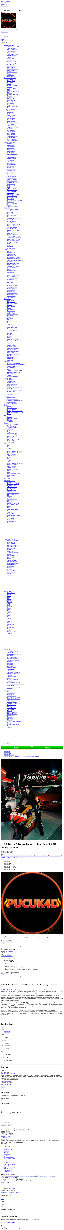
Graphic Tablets (11, 105)
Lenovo (9, 611)
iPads (8, 187)
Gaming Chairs (11, 252)
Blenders (9, 269)
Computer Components (13, 482)
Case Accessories (11, 51)
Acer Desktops (11, 118)
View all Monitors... (12, 140)
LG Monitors (10, 130)
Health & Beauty (8, 429)
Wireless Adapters (12, 330)
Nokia (9, 600)
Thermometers (11, 442)
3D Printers (10, 312)
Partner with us (8, 1170)
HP (8, 320)
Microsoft (9, 606)
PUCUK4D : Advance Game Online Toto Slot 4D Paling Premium (21, 756)
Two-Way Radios (12, 227)
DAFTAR (47, 748)
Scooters (9, 417)
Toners (9, 317)
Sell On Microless (8, 1171)
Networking (10, 566)
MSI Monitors (11, 137)
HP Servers (10, 358)
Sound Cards (10, 58)
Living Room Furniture (13, 257)
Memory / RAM (11, 61)
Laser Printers (11, 300)
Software (6, 396)
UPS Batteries (11, 99)
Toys (5, 405)
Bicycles (9, 420)
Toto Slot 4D (26, 1010)
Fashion (6, 423)
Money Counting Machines (14, 390)
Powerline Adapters (12, 354)
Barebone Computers (12, 63)
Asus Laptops (11, 146)
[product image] (31, 839)
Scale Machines (11, 388)
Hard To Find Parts (9, 1162)
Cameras (9, 675)
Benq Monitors (11, 133)
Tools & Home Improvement (14, 260)
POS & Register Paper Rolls (14, 387)
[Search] (17, 29)
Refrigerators (10, 279)
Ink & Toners (10, 557)
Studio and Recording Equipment (16, 364)
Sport (5, 415)
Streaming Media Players (13, 218)
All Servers (10, 360)
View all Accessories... (13, 206)
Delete (7, 1098)
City (2, 1228)
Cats (8, 457)
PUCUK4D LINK (9, 755)
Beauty (9, 430)
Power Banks (10, 199)
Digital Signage (11, 564)
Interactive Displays (12, 563)
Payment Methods (9, 1157)
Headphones (10, 500)
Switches (9, 334)
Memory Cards (11, 81)
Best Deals (7, 478)
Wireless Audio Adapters (13, 236)
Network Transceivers (13, 339)
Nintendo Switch (11, 667)
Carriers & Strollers (12, 464)
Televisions (10, 211)
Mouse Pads (10, 103)
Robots (9, 414)
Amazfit (9, 620)
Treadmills (10, 421)
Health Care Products (13, 439)
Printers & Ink (7, 299)
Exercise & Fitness (12, 418)
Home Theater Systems (13, 239)
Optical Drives (11, 57)
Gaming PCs (10, 506)
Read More (4, 1019)
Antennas (9, 343)
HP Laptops (10, 145)
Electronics (7, 208)
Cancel (3, 1098)
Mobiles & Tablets (9, 172)
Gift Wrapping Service (10, 1164)
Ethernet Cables (11, 346)
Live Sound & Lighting (13, 363)
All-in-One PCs (11, 125)
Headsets (9, 96)
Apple (9, 615)
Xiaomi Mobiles (11, 176)
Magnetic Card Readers (13, 393)
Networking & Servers (10, 326)
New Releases (8, 743)
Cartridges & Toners (12, 315)
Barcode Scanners (12, 384)
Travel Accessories (12, 427)
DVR (8, 243)
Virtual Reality (11, 669)
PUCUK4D (7, 649)
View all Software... (12, 403)
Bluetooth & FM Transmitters (15, 225)
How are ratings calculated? (8, 1073)
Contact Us (7, 1146)
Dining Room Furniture (13, 258)
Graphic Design (11, 402)
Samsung (9, 323)
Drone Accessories (12, 408)
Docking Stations (11, 169)
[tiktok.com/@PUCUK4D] (9, 1188)
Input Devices (11, 100)
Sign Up (6, 36)
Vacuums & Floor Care (13, 266)
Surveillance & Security (13, 240)
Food (8, 446)
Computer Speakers (12, 94)
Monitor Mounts (11, 139)
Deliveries (6, 1151)
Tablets (9, 603)
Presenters (10, 108)
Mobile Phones (11, 173)
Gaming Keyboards (12, 294)
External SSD (11, 67)
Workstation (10, 160)
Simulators (10, 663)
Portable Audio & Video (13, 224)
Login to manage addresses (8, 1222)
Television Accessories (13, 660)
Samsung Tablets (11, 188)
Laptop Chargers (11, 164)
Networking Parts (12, 327)
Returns (6, 1152)
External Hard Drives (13, 70)
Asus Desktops (11, 116)
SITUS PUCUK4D (9, 45)
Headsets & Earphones (13, 194)
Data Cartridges (11, 76)
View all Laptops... (12, 161)
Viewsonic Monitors (12, 136)
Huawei (9, 597)
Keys (8, 369)
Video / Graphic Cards (13, 46)
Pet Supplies (7, 443)
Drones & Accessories (13, 673)
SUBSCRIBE (20, 1179)
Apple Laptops (11, 151)
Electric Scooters (11, 409)
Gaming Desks (11, 254)
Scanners (9, 305)
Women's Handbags (12, 424)
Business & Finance (12, 399)
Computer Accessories (10, 78)
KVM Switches (11, 337)
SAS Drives (10, 75)
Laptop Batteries (11, 166)
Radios (9, 231)
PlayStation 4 (10, 666)
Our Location (4, 6)
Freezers (9, 281)
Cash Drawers (11, 381)
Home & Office (11, 121)
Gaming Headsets (12, 293)
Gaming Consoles (12, 287)
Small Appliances (11, 264)
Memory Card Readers (13, 91)
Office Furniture (11, 255)
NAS (8, 73)
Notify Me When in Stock (7, 973)
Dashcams (10, 246)
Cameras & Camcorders (13, 219)
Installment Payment (9, 1158)
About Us (6, 1148)
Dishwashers (10, 282)
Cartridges (10, 318)
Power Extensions (12, 85)
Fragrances (10, 432)
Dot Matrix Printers (12, 303)
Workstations (10, 124)
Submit (3, 1087)
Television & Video (12, 209)
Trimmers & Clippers (12, 435)
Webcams (9, 93)
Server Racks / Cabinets (13, 340)
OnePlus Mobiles (11, 178)
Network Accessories (12, 348)
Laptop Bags (10, 167)
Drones (9, 406)
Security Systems (11, 248)
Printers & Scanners (12, 540)
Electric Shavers (11, 438)
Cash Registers (11, 391)
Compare (5, 943)
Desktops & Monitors (9, 109)
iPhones (9, 175)
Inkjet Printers (11, 302)
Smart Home (10, 685)
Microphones (10, 97)
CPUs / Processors (12, 49)
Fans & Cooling (11, 55)
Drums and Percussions (13, 372)
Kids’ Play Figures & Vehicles (15, 412)
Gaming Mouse (11, 296)
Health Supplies (11, 454)
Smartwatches (11, 184)
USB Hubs (10, 82)
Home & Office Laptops (13, 515)
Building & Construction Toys (15, 411)
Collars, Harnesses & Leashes (15, 451)
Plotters (9, 308)
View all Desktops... (12, 127)
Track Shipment (8, 1149)
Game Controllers (12, 106)
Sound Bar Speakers (12, 234)
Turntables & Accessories (14, 237)
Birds (8, 472)
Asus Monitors (11, 131)
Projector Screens (11, 214)
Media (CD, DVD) (12, 79)
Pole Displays (11, 385)
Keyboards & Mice (12, 102)
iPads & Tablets (11, 185)
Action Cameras (11, 222)
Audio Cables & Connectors (14, 370)
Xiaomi (9, 599)
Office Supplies (8, 394)
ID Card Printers (11, 309)
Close (2, 1199)
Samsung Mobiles (12, 179)
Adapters (9, 87)
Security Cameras (12, 242)
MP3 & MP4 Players (12, 228)
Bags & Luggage (11, 426)
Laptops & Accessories (10, 142)
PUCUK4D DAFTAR (41, 856)
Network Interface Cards (13, 351)
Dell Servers (10, 357)
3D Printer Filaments (12, 314)
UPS (8, 90)
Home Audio (10, 233)
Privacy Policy (8, 1165)
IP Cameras (10, 336)
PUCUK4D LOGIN (9, 481)
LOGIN (16, 748)
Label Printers (11, 311)
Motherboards (11, 52)
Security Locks (11, 170)
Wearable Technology (13, 182)
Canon (9, 321)
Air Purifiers (10, 272)
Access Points (11, 331)
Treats (8, 448)
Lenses (9, 678)
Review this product (6, 1081)
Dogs (8, 445)
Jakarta (5, 1)
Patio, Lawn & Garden (13, 275)
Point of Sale (7, 378)
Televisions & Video (12, 651)
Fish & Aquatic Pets (12, 469)
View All (9, 324)
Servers (9, 355)
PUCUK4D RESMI (9, 539)
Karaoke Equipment (12, 376)
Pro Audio (6, 361)
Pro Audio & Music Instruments (15, 684)
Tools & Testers (11, 88)
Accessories (10, 163)
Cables (9, 84)
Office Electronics (12, 561)
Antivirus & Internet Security (15, 400)
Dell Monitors (11, 134)
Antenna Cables (11, 345)
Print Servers (10, 352)
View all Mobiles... (12, 181)
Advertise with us (8, 1168)
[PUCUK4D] (8, 27)
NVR (8, 245)
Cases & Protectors (12, 196)
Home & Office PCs (12, 505)
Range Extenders (11, 349)
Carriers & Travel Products (14, 452)
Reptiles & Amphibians (13, 473)
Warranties (7, 1154)
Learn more (51, 937)
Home (5, 249)
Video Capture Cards (12, 54)
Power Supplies (11, 60)
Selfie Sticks (10, 202)
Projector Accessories (13, 217)
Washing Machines (12, 278)
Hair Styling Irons (12, 433)
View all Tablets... (12, 191)
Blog (5, 1161)
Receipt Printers (11, 382)
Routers (9, 329)
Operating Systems (12, 397)
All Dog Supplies (11, 455)
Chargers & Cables (12, 197)
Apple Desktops (11, 115)
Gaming (6, 284)
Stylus (9, 205)
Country (3, 1227)
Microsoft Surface (12, 190)
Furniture (9, 251)
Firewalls (9, 333)
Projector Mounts (11, 215)
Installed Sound (11, 373)
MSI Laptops (10, 152)
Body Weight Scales (12, 440)
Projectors (10, 212)
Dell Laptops (10, 148)
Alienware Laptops (12, 154)
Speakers (9, 497)
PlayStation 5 (10, 664)
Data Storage (10, 64)
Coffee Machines (11, 270)
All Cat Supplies (11, 467)
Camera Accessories (12, 679)
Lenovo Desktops (12, 119)
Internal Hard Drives (12, 69)
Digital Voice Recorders (13, 230)
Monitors (9, 128)
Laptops (9, 143)
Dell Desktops (11, 113)
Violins (9, 375)
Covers (9, 628)
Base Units (10, 379)
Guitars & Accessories (13, 366)
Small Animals (11, 475)
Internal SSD (10, 66)
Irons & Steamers (11, 267)
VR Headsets (10, 297)
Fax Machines (11, 306)
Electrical (9, 261)
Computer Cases (11, 48)
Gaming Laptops (11, 157)
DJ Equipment (11, 367)
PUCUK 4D (7, 591)
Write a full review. (6, 1084)
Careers (6, 1155)
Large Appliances (12, 276)
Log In (6, 35)
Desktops (9, 110)
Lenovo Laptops (11, 149)
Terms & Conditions (9, 1167)
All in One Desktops (12, 509)
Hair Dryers (10, 436)
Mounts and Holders (12, 203)
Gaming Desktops (12, 122)
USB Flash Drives (12, 72)
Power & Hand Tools (13, 263)
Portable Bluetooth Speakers (14, 200)
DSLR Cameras (11, 221)
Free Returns (4, 4)
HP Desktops (10, 112)
